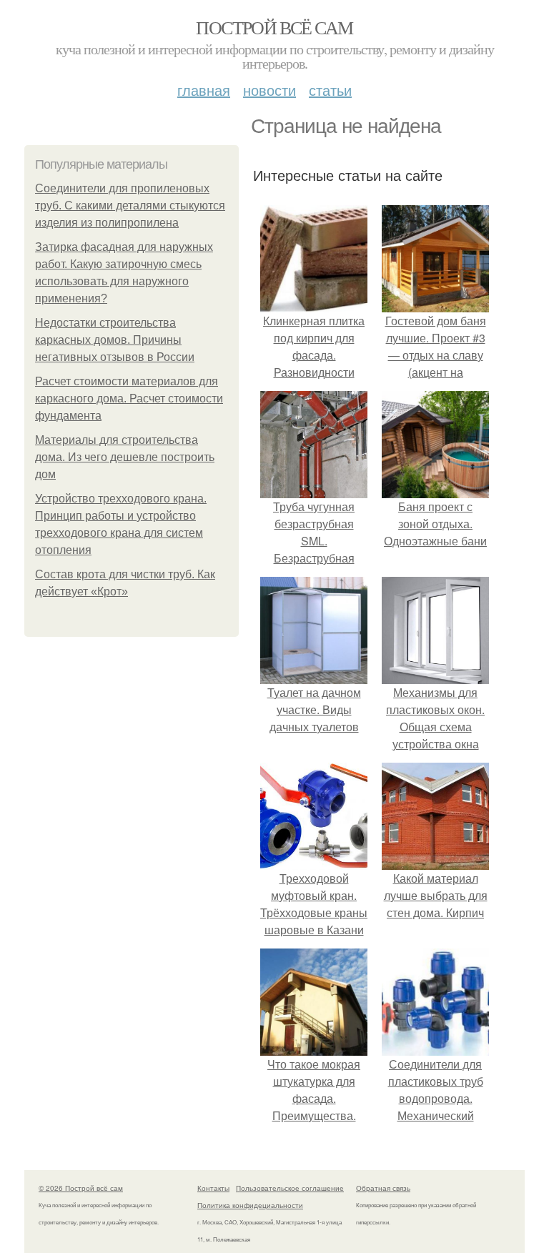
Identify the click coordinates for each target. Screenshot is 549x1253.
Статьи (330, 89)
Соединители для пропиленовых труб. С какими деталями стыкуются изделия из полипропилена (130, 205)
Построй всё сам (274, 27)
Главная (203, 89)
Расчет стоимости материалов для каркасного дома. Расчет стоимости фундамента (129, 398)
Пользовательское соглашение (290, 1188)
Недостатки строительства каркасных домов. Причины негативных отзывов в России (114, 340)
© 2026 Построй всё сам (81, 1188)
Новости (269, 89)
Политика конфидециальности (250, 1205)
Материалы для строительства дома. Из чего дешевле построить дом (124, 457)
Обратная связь (383, 1188)
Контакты (213, 1188)
